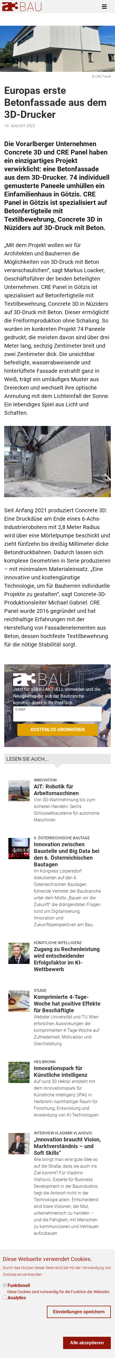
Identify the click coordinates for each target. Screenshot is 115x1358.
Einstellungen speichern (79, 1311)
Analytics (17, 1297)
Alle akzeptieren (87, 1342)
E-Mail (20, 709)
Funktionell (19, 1285)
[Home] (21, 6)
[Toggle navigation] (104, 7)
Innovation (45, 780)
